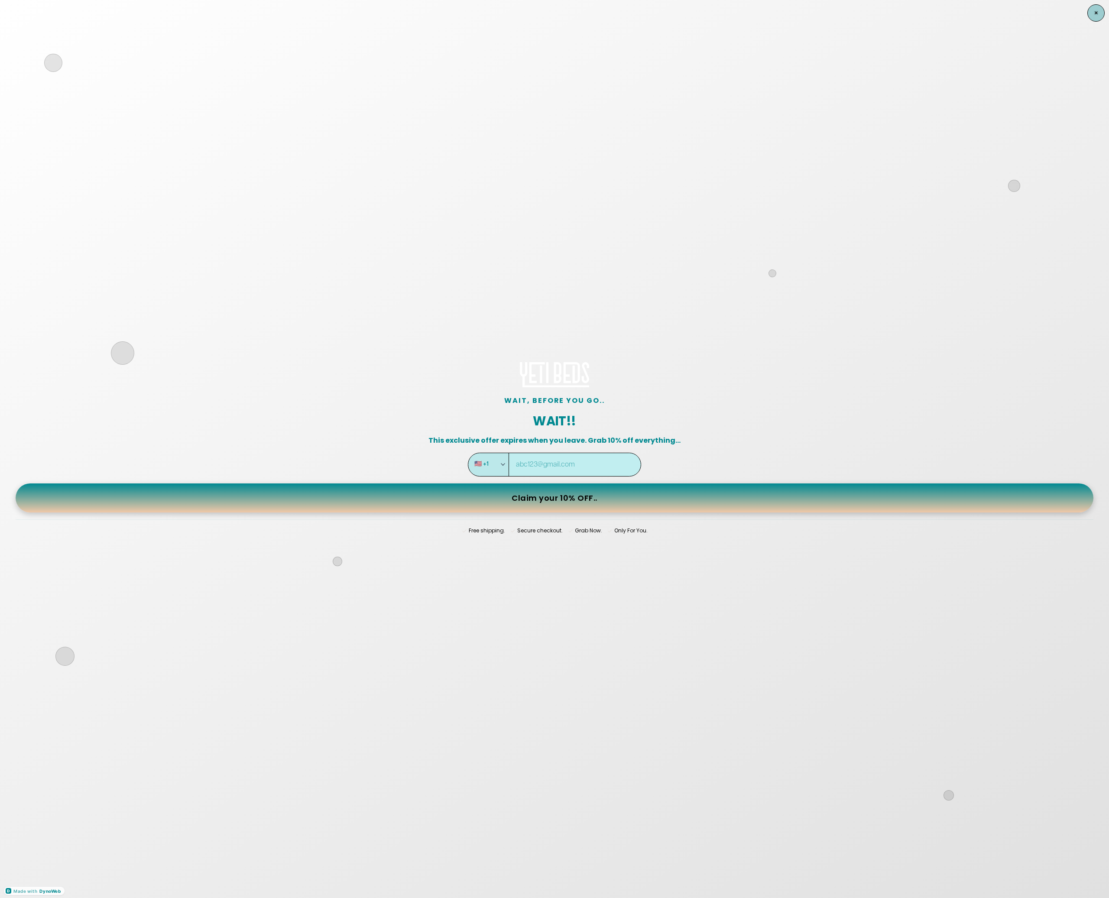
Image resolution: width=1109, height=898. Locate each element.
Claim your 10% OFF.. (554, 498)
